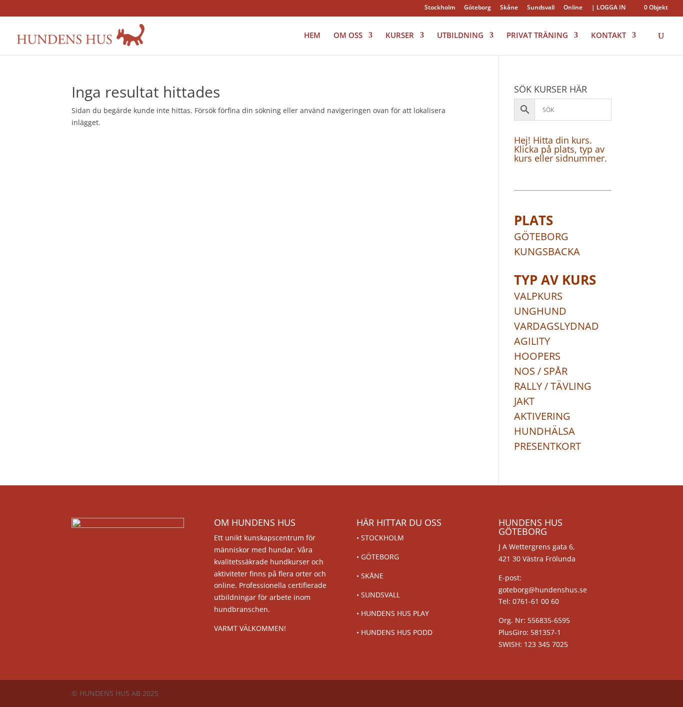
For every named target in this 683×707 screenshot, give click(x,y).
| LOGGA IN (609, 8)
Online (573, 8)
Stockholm (439, 8)
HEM (312, 36)
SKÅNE (372, 575)
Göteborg (477, 8)
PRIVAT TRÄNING (537, 36)
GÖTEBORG (380, 556)
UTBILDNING (460, 36)
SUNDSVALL (380, 594)
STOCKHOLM (382, 537)
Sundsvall (540, 8)
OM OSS (348, 36)
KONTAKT (608, 36)
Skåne (509, 8)
